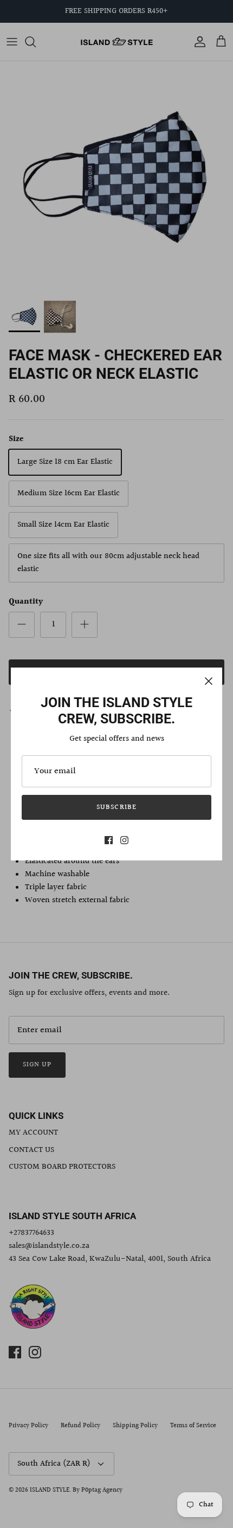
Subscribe (116, 807)
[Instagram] (124, 840)
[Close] (209, 681)
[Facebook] (109, 840)
